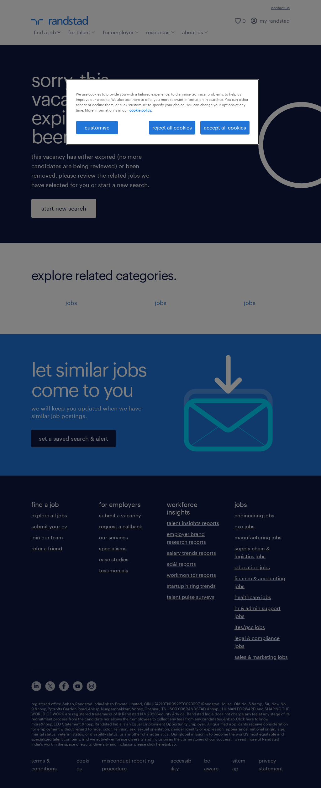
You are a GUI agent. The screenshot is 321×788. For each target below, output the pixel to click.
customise (97, 127)
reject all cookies (172, 127)
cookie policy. (140, 110)
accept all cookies (225, 127)
